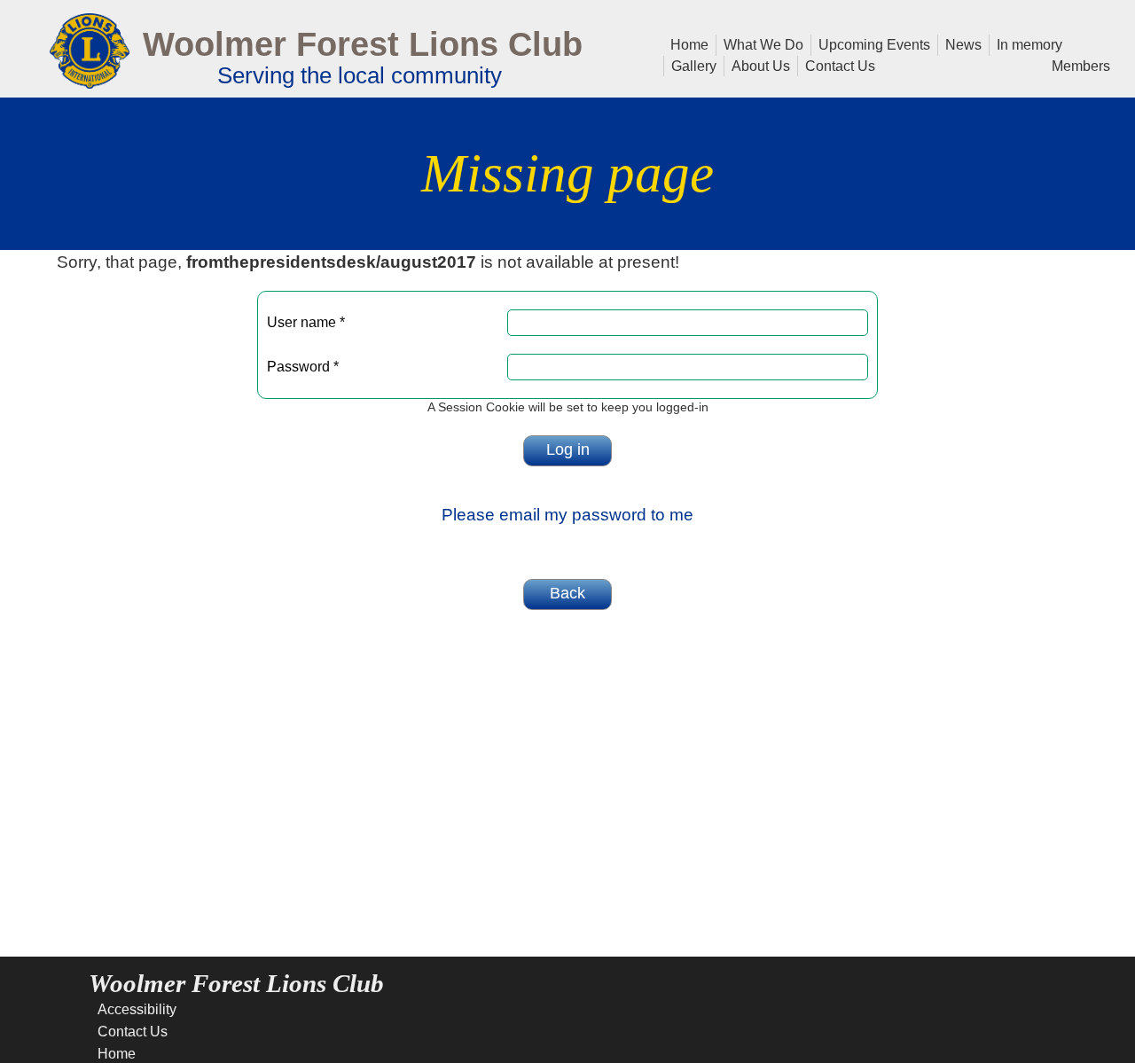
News (960, 43)
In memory (1026, 43)
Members (1077, 65)
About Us (757, 65)
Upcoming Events (870, 43)
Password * (303, 366)
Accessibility (137, 1009)
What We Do (759, 43)
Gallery (690, 65)
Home (689, 43)
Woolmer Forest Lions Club (363, 44)
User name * (306, 322)
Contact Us (836, 65)
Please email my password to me (567, 514)
